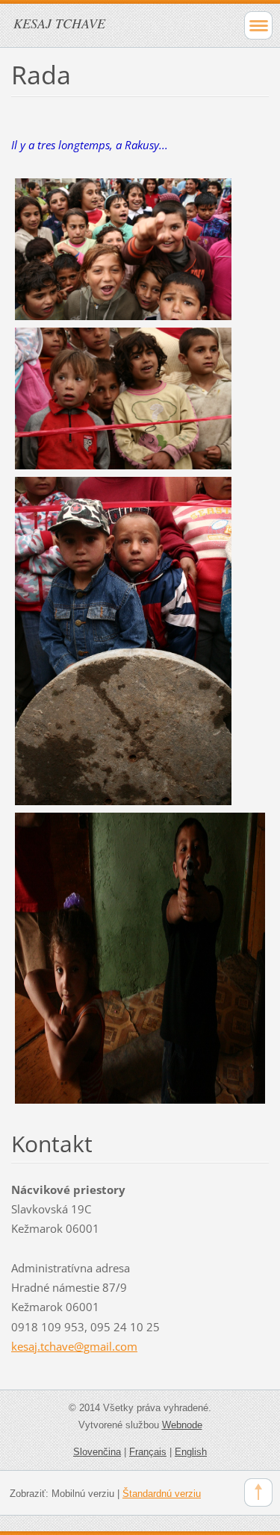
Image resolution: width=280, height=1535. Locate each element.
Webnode (182, 1425)
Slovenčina (97, 1451)
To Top (258, 1492)
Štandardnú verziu (161, 1493)
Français (148, 1451)
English (191, 1451)
